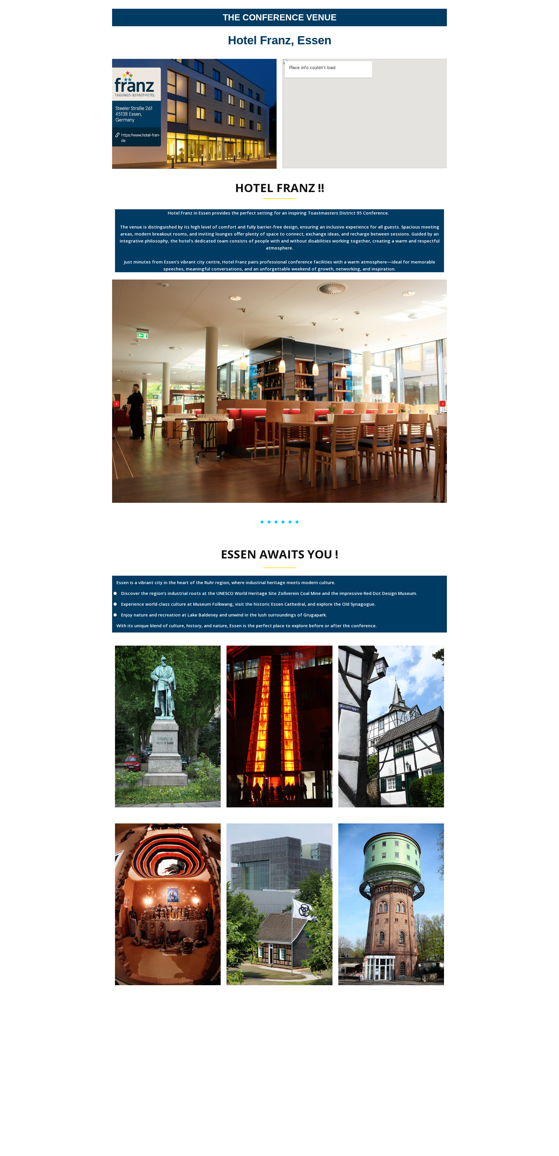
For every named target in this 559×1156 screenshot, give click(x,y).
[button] (262, 522)
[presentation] (116, 404)
